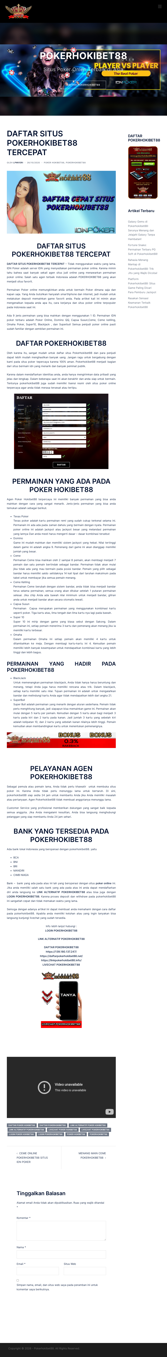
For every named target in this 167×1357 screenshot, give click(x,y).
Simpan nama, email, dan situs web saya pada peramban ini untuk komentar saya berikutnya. (57, 1287)
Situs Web (70, 1263)
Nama (21, 1247)
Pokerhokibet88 (82, 353)
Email (21, 1263)
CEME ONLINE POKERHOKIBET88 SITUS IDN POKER (32, 1158)
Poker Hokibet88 (26, 499)
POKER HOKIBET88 (54, 162)
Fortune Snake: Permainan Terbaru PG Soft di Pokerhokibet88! (143, 249)
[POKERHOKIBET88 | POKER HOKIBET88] (18, 11)
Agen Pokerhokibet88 (42, 799)
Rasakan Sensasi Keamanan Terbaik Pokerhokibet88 (139, 303)
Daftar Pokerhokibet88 (53, 1125)
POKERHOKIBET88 (76, 162)
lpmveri (18, 162)
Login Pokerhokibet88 (50, 1134)
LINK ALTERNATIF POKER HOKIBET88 (88, 1125)
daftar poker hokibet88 (21, 1125)
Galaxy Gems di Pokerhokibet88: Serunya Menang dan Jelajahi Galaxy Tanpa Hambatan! (141, 230)
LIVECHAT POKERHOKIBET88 (95, 1129)
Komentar (23, 1217)
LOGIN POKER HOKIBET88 (21, 1134)
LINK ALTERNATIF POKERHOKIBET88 (26, 1129)
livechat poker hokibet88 (63, 1129)
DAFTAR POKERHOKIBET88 (83, 84)
